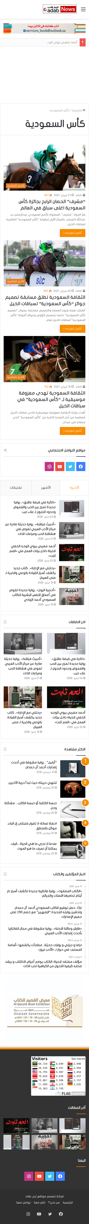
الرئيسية (77, 110)
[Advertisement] (44, 73)
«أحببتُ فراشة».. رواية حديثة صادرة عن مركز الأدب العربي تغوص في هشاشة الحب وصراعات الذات (30, 529)
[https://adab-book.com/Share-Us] (44, 28)
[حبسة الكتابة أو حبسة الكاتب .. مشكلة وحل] (72, 809)
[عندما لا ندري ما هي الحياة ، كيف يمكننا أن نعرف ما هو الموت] (72, 850)
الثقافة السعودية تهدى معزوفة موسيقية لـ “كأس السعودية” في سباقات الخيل (51, 399)
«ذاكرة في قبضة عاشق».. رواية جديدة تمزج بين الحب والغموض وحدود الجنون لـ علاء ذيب (34, 507)
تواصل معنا (23, 1202)
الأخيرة (74, 487)
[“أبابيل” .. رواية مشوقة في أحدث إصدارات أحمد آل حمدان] (72, 768)
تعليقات (16, 487)
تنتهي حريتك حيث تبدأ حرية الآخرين (32, 782)
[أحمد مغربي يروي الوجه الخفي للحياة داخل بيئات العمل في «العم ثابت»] (71, 552)
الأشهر (46, 487)
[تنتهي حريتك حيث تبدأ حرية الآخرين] (72, 789)
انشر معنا (39, 1202)
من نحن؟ (54, 1202)
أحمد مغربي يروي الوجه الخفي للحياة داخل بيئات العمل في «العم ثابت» (32, 550)
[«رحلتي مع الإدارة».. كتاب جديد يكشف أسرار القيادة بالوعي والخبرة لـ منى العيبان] (71, 574)
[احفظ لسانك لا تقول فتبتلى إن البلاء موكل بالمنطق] (72, 829)
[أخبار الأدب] (59, 9)
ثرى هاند (31, 1196)
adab (79, 195)
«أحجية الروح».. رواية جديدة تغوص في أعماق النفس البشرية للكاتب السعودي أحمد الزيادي (32, 594)
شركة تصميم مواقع (50, 1196)
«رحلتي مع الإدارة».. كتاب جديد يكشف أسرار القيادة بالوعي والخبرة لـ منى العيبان (30, 572)
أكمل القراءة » (72, 233)
